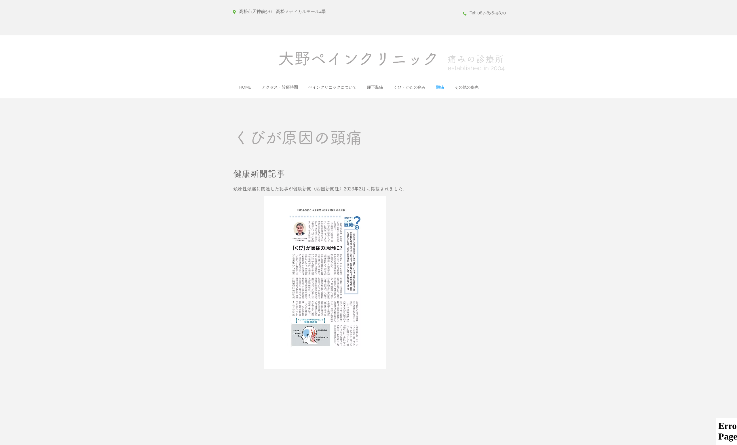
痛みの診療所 (476, 59)
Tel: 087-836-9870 (488, 13)
